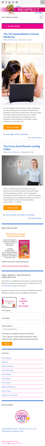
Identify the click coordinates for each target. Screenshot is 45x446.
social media (24, 134)
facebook (13, 215)
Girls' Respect (6, 378)
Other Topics (14, 40)
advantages (10, 134)
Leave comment (36, 138)
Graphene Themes (16, 443)
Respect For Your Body (9, 395)
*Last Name (6, 318)
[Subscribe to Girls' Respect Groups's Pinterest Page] (17, 1)
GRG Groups (6, 383)
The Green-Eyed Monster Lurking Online (21, 148)
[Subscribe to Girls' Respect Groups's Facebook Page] (6, 1)
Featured (5, 362)
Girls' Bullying (6, 374)
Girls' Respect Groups (10, 17)
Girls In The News (8, 366)
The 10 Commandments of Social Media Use (21, 35)
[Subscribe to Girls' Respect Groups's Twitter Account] (3, 1)
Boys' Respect (6, 358)
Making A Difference (9, 387)
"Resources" (8, 286)
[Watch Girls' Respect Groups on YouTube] (9, 1)
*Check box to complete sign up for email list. (18, 333)
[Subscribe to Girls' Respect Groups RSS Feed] (13, 1)
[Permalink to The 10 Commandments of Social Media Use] (22, 74)
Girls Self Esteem (15, 152)
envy (7, 215)
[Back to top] (40, 441)
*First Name (6, 310)
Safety (17, 134)
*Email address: (7, 326)
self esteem (21, 215)
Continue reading (12, 127)
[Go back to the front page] (22, 9)
